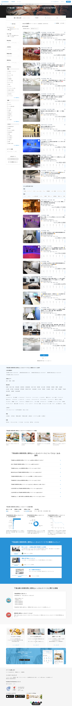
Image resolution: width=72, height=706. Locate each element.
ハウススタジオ (14, 399)
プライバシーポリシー (23, 677)
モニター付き (26, 422)
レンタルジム (28, 399)
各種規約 (14, 677)
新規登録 (68, 1)
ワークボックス (60, 397)
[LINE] (31, 702)
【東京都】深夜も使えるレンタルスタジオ (38, 372)
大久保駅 (7, 389)
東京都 (20, 4)
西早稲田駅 (22, 389)
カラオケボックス (43, 401)
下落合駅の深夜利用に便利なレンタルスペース (32, 4)
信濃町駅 (12, 391)
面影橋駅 (59, 389)
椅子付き (31, 422)
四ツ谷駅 (39, 389)
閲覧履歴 (13, 1)
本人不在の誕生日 (19, 409)
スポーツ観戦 (53, 191)
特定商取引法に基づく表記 (32, 677)
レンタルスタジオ (21, 397)
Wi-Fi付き (7, 422)
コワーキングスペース (35, 399)
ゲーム (44, 191)
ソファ (25, 196)
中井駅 (56, 389)
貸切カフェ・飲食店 (58, 399)
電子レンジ (50, 196)
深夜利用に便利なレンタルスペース (13, 4)
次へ (44, 355)
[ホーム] (5, 1)
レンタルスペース (9, 397)
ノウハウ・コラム (9, 677)
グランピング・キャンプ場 (46, 403)
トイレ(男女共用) (35, 196)
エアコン (29, 196)
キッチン (41, 196)
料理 (64, 191)
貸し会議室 (15, 397)
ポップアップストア (9, 403)
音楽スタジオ (8, 399)
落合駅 (52, 389)
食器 (64, 196)
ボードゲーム (59, 191)
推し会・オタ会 (25, 409)
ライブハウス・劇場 (37, 403)
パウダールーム (21, 401)
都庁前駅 (11, 389)
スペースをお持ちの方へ (10, 672)
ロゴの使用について (49, 677)
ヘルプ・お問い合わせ (41, 677)
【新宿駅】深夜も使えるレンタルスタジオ (54, 372)
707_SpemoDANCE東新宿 (16, 565)
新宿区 (23, 4)
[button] (36, 461)
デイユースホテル (43, 399)
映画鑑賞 (48, 191)
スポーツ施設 (36, 401)
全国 (7, 380)
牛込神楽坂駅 (34, 389)
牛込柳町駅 (48, 389)
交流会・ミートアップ (27, 191)
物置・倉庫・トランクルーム (19, 403)
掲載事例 (22, 672)
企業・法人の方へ (9, 683)
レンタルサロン (42, 397)
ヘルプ (19, 1)
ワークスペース (28, 397)
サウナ (53, 403)
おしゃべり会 (39, 191)
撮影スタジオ (48, 397)
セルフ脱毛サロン (59, 403)
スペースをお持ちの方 (55, 1)
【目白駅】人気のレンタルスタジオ (12, 372)
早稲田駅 (43, 389)
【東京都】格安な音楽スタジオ (24, 372)
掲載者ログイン (17, 672)
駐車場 (63, 401)
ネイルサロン (8, 401)
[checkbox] (7, 71)
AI (64, 32)
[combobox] (40, 18)
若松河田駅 (8, 391)
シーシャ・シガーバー (29, 403)
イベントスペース (51, 399)
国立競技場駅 (17, 389)
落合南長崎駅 (17, 391)
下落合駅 (64, 389)
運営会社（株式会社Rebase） (11, 678)
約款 (17, 677)
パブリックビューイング (10, 409)
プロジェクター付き (13, 422)
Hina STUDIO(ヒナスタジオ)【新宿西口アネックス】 (19, 554)
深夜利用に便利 (25, 28)
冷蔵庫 (45, 196)
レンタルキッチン (21, 399)
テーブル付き (21, 422)
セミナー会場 (54, 397)
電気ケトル (60, 196)
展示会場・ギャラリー (29, 401)
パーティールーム (35, 397)
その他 (64, 403)
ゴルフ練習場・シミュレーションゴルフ (54, 401)
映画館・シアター (15, 401)
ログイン (62, 1)
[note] (41, 702)
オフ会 (34, 191)
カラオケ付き (36, 422)
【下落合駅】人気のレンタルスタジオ (12, 374)
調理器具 (54, 196)
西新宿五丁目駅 (28, 389)
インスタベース (4, 4)
